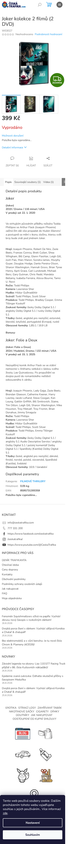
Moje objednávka (12, 598)
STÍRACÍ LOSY (27, 708)
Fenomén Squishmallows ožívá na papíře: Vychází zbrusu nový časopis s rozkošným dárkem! (31, 618)
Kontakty (7, 574)
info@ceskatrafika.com (21, 522)
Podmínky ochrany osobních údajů (22, 584)
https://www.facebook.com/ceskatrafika (30, 534)
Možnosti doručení (12, 135)
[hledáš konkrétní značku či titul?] (45, 754)
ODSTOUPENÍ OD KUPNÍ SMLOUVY (34, 719)
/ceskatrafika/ (15, 539)
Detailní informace (12, 147)
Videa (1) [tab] (48, 182)
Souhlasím (32, 835)
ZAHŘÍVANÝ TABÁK (50, 708)
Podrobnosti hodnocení (48, 34)
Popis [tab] (8, 182)
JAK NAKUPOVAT (41, 715)
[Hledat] (39, 4)
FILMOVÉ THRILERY (33, 481)
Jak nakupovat (10, 589)
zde (5, 813)
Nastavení (33, 823)
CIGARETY (42, 711)
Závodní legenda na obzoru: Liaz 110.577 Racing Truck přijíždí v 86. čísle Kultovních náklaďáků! (33, 665)
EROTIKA (10, 708)
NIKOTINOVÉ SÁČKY (21, 711)
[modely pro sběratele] (22, 754)
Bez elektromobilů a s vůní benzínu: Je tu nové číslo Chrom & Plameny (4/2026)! (32, 642)
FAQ (4, 593)
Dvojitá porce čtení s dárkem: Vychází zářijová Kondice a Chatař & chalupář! (33, 630)
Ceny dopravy (10, 569)
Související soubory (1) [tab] (27, 182)
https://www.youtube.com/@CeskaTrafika (32, 545)
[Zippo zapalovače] (45, 733)
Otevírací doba (10, 565)
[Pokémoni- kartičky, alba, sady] (22, 775)
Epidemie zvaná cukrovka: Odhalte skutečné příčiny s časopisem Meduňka (32, 677)
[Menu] (59, 4)
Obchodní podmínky (14, 579)
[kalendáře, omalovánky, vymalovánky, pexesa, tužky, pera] (45, 775)
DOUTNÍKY (22, 715)
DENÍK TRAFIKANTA (14, 560)
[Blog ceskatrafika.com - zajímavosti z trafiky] (22, 733)
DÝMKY (54, 711)
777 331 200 (15, 528)
